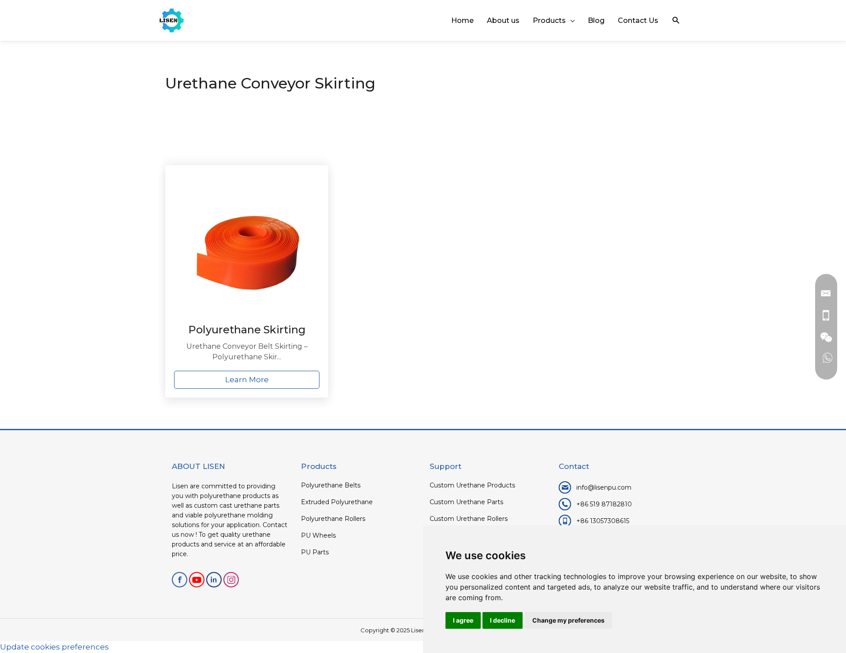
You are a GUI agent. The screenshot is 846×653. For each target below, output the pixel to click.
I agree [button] (463, 620)
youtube (196, 579)
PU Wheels (318, 535)
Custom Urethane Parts (466, 502)
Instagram (231, 579)
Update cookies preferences (54, 646)
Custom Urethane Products (472, 485)
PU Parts (315, 552)
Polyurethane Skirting (247, 329)
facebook (179, 579)
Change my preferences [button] (568, 620)
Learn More (247, 379)
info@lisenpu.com (603, 487)
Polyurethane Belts (330, 485)
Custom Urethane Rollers (469, 519)
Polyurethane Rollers (333, 519)
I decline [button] (502, 620)
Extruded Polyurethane (337, 502)
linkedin (214, 579)
